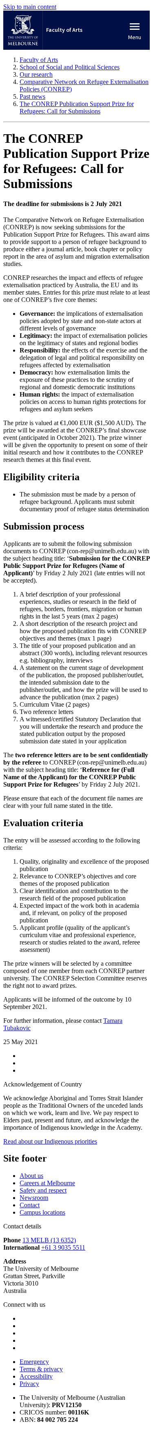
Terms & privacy (41, 1369)
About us (31, 1175)
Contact (30, 1205)
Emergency (34, 1361)
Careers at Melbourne (47, 1182)
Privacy (29, 1383)
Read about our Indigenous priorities (50, 1141)
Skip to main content (29, 6)
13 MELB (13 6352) (49, 1240)
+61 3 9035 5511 (63, 1247)
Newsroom (34, 1197)
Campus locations (42, 1212)
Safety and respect (43, 1190)
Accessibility (36, 1376)
